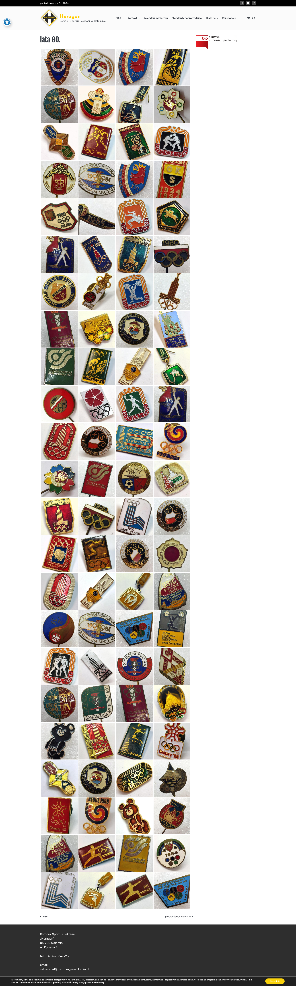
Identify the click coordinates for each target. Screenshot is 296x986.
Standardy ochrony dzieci (187, 18)
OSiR (118, 18)
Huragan (70, 16)
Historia (211, 18)
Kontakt (132, 18)
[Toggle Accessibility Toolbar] (7, 22)
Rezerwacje (229, 18)
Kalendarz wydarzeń (156, 18)
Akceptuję (275, 981)
